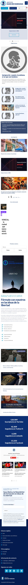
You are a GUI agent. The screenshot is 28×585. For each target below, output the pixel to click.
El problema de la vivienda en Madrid (20, 97)
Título (7, 250)
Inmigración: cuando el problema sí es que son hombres (13, 76)
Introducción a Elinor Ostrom (9, 412)
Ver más (3, 212)
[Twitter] (10, 571)
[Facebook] (6, 571)
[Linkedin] (21, 571)
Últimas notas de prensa (7, 122)
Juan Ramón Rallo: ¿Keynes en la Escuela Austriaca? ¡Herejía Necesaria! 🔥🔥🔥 (7, 470)
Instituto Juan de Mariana (14, 453)
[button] (1, 25)
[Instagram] (17, 571)
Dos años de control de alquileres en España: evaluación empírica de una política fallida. (13, 192)
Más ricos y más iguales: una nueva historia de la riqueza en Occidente (14, 129)
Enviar (5, 510)
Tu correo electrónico (8, 504)
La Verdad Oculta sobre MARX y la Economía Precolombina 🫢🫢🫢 (20, 470)
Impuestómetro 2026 (14, 30)
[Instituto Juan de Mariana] (14, 450)
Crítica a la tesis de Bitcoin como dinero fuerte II (20, 106)
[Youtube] (14, 571)
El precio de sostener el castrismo (8, 153)
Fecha (20, 250)
